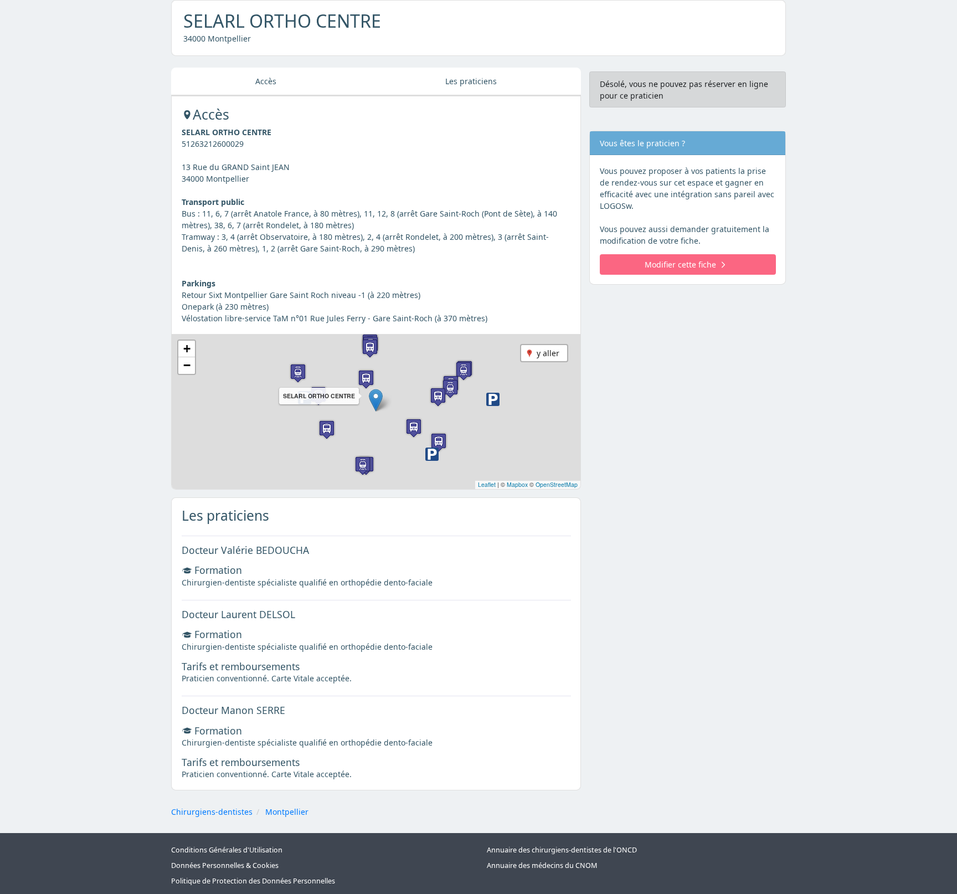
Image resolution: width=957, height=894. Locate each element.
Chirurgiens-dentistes (212, 811)
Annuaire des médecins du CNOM (542, 865)
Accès (265, 81)
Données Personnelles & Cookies (225, 865)
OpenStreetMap (557, 484)
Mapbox (517, 484)
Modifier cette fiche (680, 264)
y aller (548, 353)
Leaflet (487, 484)
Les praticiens (471, 81)
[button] (376, 400)
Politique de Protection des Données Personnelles (253, 881)
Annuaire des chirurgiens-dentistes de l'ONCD (562, 850)
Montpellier (286, 811)
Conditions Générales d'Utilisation (226, 850)
